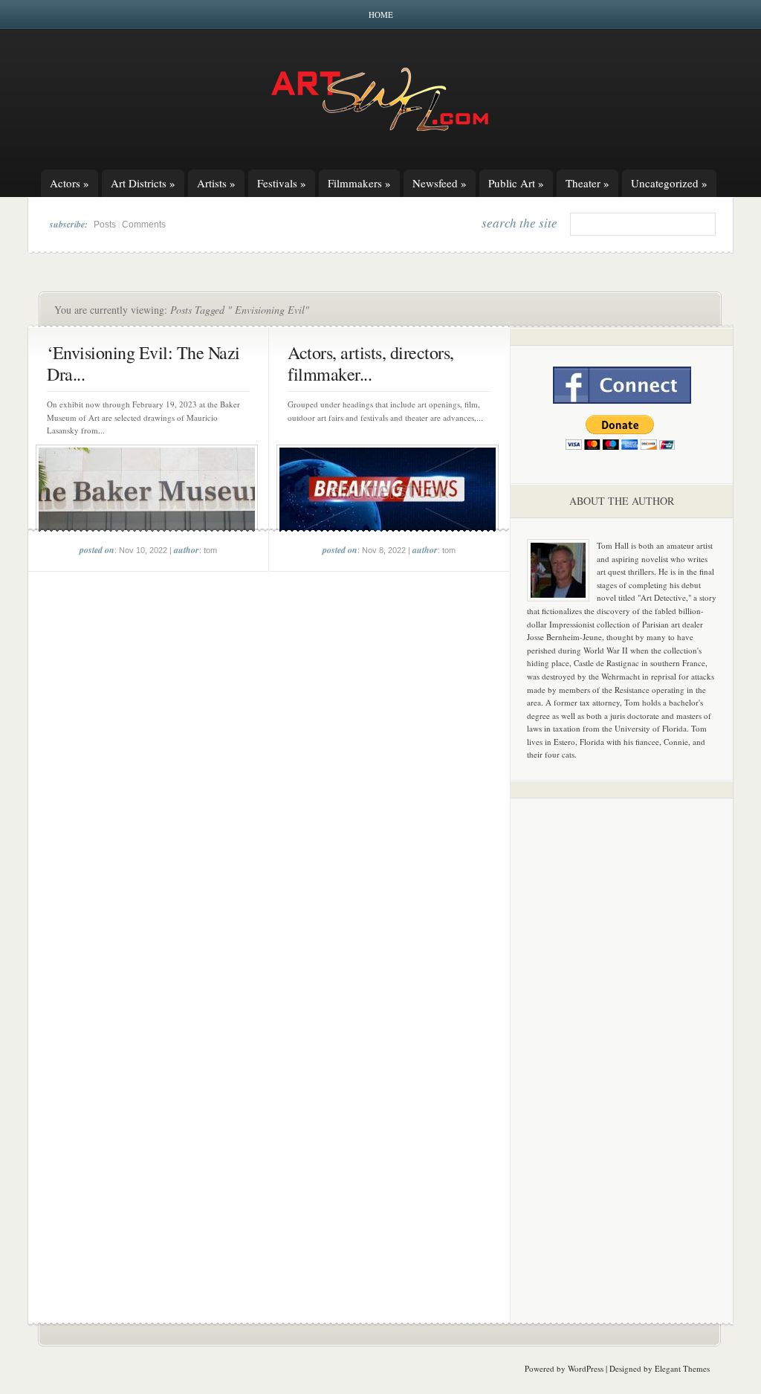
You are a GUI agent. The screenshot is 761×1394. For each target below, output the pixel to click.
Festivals (281, 182)
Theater (587, 182)
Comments (144, 224)
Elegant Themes (682, 1368)
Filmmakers (359, 182)
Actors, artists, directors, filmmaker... (371, 363)
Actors (69, 182)
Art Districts (143, 182)
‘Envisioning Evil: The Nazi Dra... (143, 363)
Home (381, 14)
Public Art (516, 182)
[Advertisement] (622, 1042)
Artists (216, 182)
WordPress (585, 1368)
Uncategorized (669, 182)
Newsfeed (439, 182)
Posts (105, 224)
